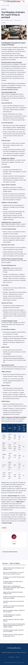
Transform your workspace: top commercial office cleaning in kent (13, 606)
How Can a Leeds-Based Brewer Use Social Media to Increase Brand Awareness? (13, 573)
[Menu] (23, 1)
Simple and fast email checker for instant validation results (13, 592)
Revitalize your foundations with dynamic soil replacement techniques (14, 597)
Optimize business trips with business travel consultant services (13, 568)
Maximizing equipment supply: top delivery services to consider (13, 630)
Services (7, 5)
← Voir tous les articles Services (9, 551)
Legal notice (11, 657)
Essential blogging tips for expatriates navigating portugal (12, 615)
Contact (17, 657)
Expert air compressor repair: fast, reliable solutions (13, 620)
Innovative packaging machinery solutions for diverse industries (14, 611)
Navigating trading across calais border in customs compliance (13, 582)
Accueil (2, 5)
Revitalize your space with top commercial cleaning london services (13, 635)
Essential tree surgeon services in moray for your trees (13, 602)
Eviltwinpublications (12, 1)
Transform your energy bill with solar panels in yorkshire (13, 577)
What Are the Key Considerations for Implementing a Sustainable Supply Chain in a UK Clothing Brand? (13, 587)
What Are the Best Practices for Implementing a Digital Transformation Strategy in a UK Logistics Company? (14, 625)
